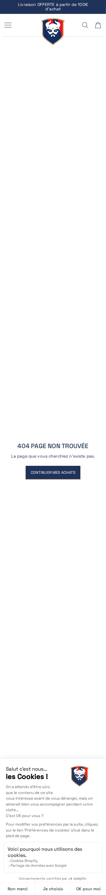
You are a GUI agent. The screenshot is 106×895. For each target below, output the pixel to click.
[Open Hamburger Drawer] (7, 25)
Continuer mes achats (53, 472)
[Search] (85, 25)
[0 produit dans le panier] (98, 25)
